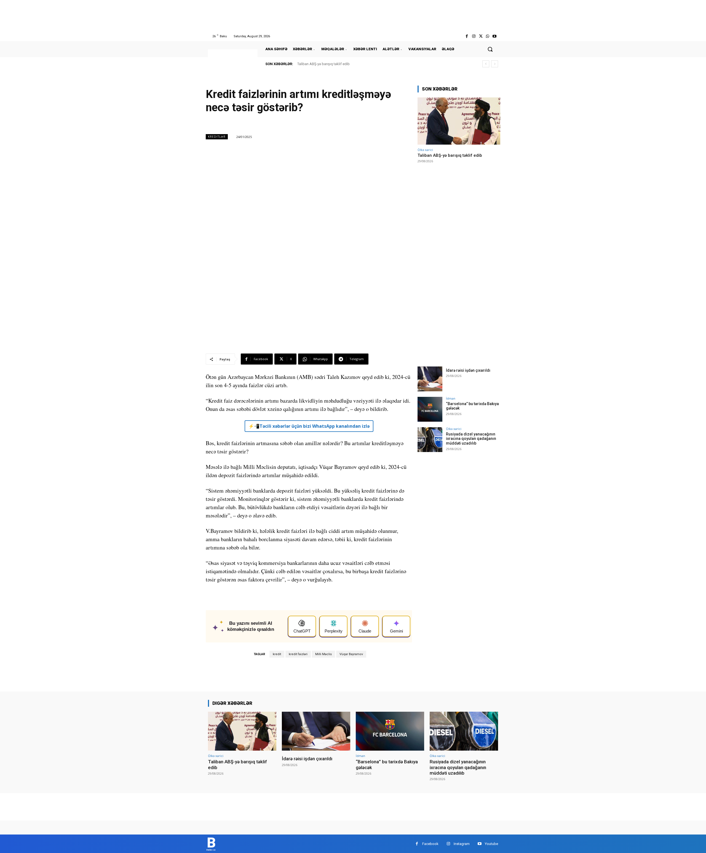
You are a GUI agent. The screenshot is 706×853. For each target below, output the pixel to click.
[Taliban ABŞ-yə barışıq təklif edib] (459, 121)
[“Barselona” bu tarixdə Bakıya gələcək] (430, 409)
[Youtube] (494, 36)
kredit (277, 654)
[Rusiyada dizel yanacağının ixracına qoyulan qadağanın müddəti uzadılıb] (430, 439)
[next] (494, 63)
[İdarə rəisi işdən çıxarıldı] (430, 378)
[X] (480, 36)
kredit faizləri (298, 654)
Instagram (462, 844)
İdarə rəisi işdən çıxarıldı (468, 370)
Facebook (430, 844)
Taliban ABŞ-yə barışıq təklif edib (323, 64)
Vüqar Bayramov (351, 654)
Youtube (491, 844)
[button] (490, 49)
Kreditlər (217, 137)
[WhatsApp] (487, 36)
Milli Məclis (323, 654)
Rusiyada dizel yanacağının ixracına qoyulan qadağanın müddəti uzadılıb (471, 439)
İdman (450, 398)
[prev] (485, 63)
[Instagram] (473, 36)
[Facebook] (466, 36)
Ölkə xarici (425, 149)
